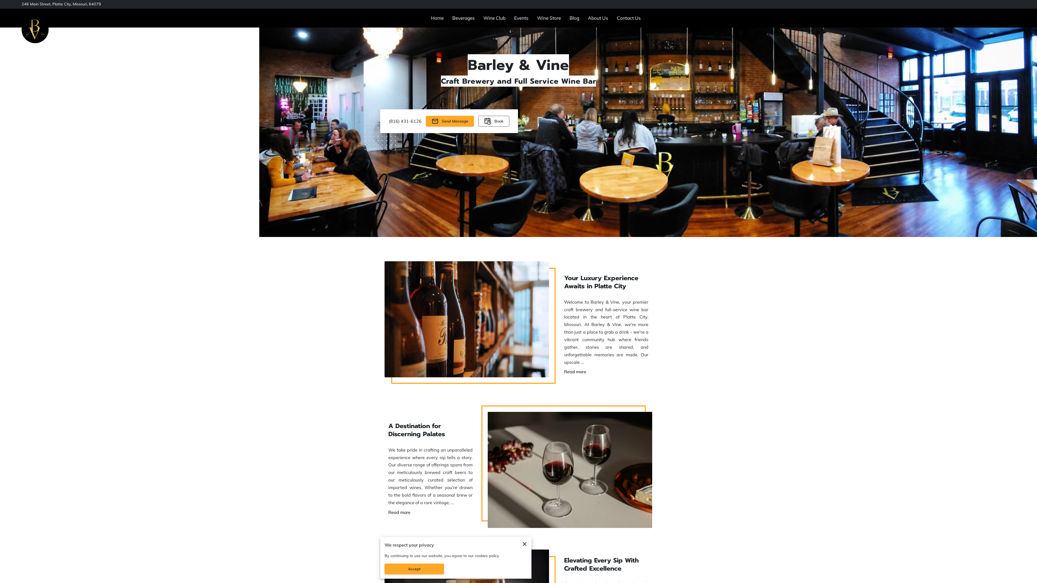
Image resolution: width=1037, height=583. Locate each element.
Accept (414, 569)
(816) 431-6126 (405, 121)
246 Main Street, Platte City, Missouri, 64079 (61, 4)
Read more (575, 371)
